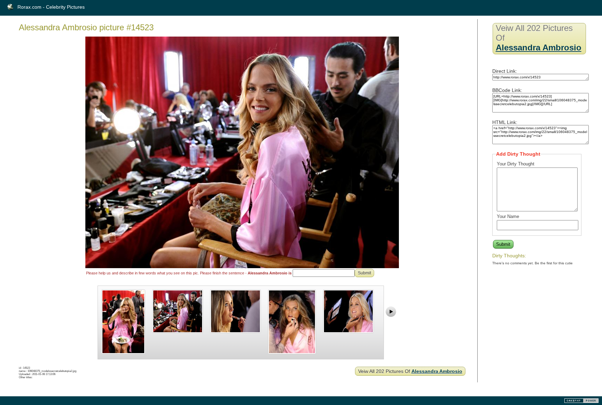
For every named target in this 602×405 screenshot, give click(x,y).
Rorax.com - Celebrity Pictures (51, 7)
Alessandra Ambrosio (436, 371)
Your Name (508, 216)
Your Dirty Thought (515, 163)
